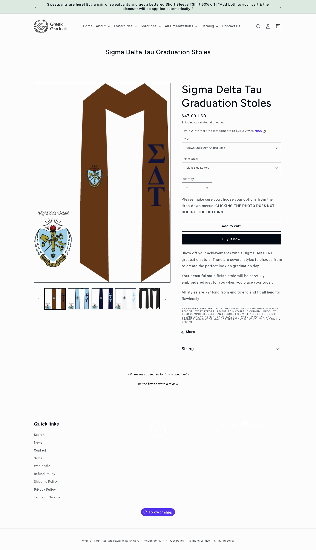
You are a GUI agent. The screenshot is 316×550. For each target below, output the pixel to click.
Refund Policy (44, 474)
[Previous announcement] (35, 6)
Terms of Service (47, 497)
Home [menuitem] (88, 26)
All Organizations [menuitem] (179, 26)
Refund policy (152, 540)
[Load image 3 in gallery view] (102, 298)
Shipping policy (224, 540)
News (38, 443)
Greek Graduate (102, 540)
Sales (38, 458)
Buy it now (231, 239)
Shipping (187, 122)
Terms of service (199, 540)
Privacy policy (175, 540)
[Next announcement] (280, 6)
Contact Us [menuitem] (231, 26)
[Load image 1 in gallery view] (55, 298)
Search (39, 435)
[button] (258, 26)
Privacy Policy (45, 490)
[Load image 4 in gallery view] (125, 298)
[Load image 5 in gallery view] (149, 298)
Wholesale (42, 466)
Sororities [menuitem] (148, 26)
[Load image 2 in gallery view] (78, 298)
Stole (185, 139)
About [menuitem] (101, 26)
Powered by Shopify (126, 540)
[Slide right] (165, 298)
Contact (40, 450)
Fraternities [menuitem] (123, 26)
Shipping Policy (46, 482)
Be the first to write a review (158, 384)
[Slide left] (38, 298)
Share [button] (190, 332)
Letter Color (190, 159)
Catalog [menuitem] (207, 26)
